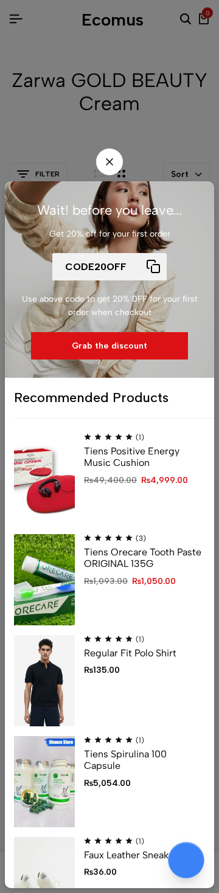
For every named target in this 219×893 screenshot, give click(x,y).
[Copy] (153, 266)
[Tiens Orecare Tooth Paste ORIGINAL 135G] (44, 579)
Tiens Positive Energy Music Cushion (131, 456)
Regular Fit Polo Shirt (130, 653)
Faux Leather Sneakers (133, 855)
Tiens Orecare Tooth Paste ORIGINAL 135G (142, 557)
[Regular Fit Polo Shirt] (44, 680)
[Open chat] (186, 860)
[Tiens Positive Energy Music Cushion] (44, 478)
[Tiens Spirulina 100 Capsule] (44, 781)
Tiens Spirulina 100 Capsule (125, 759)
